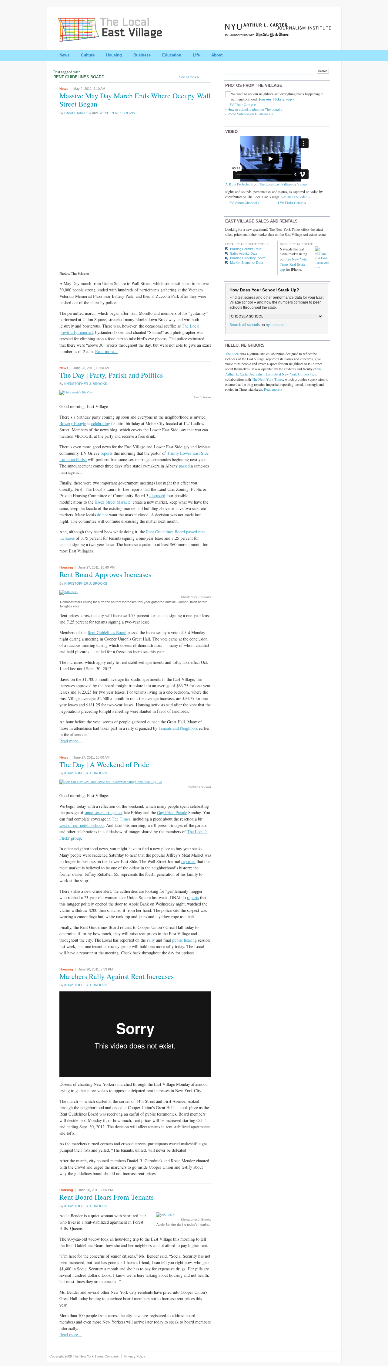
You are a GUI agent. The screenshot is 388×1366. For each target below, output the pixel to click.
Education (171, 55)
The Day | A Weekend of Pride (104, 764)
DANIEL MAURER (77, 113)
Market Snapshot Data (246, 262)
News (64, 55)
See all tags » (189, 77)
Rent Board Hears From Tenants (106, 1197)
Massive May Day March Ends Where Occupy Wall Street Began (135, 100)
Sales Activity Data (243, 253)
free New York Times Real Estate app (293, 264)
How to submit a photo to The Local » (255, 109)
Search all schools (244, 325)
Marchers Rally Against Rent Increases (116, 976)
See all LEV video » (295, 196)
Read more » (273, 389)
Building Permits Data (245, 249)
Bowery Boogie (72, 423)
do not (102, 515)
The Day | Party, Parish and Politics (111, 375)
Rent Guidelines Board (165, 532)
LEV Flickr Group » (242, 105)
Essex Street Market (112, 502)
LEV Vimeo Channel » (243, 203)
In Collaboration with (240, 35)
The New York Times (267, 379)
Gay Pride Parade (172, 812)
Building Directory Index (247, 258)
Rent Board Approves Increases (105, 574)
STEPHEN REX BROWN (117, 113)
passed (184, 466)
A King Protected (237, 184)
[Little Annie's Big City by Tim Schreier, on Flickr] (76, 392)
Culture (88, 55)
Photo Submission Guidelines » (250, 114)
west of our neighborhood (81, 825)
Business (142, 55)
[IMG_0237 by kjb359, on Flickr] (165, 1214)
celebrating (100, 423)
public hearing (184, 940)
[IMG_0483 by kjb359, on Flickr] (68, 592)
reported (188, 861)
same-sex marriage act (103, 812)
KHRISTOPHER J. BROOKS (85, 384)
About (216, 55)
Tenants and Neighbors (178, 728)
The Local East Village (275, 184)
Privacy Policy (134, 1356)
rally (151, 940)
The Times (121, 819)
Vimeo (302, 184)
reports (106, 453)
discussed (157, 495)
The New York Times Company (96, 1356)
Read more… (106, 351)
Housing (114, 55)
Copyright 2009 (60, 1356)
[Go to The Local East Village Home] (117, 40)
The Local (232, 353)
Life (196, 55)
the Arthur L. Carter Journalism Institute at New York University (273, 371)
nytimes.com (276, 325)
